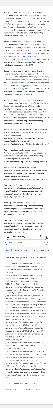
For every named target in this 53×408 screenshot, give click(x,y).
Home (7, 250)
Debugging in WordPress (26, 27)
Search (43, 242)
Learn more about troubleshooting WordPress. (23, 389)
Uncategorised (21, 250)
